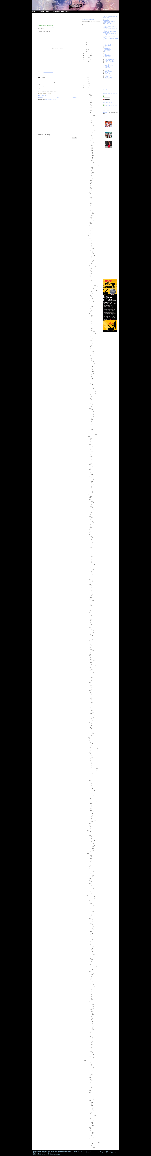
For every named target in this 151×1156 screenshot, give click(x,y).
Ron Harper (86, 958)
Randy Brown (87, 908)
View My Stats (106, 110)
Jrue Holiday (87, 657)
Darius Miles (87, 335)
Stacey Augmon (87, 1023)
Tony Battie (86, 1077)
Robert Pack (87, 941)
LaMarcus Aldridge (88, 715)
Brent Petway (87, 223)
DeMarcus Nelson (88, 365)
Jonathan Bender (88, 632)
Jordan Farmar (87, 637)
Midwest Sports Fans (107, 248)
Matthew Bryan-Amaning (90, 802)
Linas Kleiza (87, 742)
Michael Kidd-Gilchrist (89, 820)
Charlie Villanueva (88, 260)
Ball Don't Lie (106, 218)
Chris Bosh (86, 265)
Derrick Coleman (88, 380)
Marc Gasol (86, 758)
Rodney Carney (87, 946)
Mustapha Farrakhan (89, 840)
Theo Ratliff (86, 1056)
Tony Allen (86, 1075)
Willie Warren (87, 1130)
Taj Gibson (86, 1036)
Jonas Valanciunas (88, 630)
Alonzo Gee (86, 124)
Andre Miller (87, 140)
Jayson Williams (87, 574)
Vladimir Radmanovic (89, 1115)
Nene (85, 853)
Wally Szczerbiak (88, 1120)
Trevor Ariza (86, 1087)
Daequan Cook (87, 315)
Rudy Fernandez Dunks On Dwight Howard (110, 29)
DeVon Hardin (87, 399)
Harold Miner (87, 506)
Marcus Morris (87, 772)
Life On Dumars (106, 245)
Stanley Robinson (88, 1024)
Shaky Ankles (106, 253)
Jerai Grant (86, 584)
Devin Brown (87, 394)
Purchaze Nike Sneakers (108, 273)
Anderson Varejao (88, 134)
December (87, 53)
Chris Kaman (87, 273)
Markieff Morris (87, 785)
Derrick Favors (87, 381)
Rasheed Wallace (88, 913)
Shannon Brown (87, 1004)
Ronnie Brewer (87, 959)
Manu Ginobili (87, 757)
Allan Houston (87, 120)
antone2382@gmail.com (88, 19)
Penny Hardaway (88, 888)
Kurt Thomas (87, 707)
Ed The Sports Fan (41, 79)
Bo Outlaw (86, 200)
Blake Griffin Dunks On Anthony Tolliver (109, 24)
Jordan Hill (86, 640)
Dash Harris (86, 348)
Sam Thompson (87, 981)
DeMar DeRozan (88, 361)
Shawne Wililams (88, 1013)
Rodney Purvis (87, 949)
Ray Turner (86, 918)
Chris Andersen (87, 263)
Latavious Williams (88, 730)
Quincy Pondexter (88, 901)
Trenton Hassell (87, 1085)
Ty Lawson (86, 1097)
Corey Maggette (87, 298)
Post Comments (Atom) (50, 99)
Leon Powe (86, 740)
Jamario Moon (87, 539)
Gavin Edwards (87, 474)
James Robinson (88, 549)
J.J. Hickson (86, 527)
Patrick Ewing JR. (88, 875)
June (85, 78)
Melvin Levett (87, 810)
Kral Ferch (86, 700)
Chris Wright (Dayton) (89, 285)
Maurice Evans (87, 805)
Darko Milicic (87, 336)
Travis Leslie (87, 1082)
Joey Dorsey (87, 617)
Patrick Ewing (87, 873)
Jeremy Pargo (87, 591)
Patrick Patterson (88, 876)
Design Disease (44, 1154)
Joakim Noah (87, 606)
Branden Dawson (88, 213)
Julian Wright (87, 659)
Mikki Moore (87, 828)
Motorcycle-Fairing (107, 271)
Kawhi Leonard (87, 669)
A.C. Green (86, 94)
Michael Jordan (87, 818)
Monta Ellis (86, 835)
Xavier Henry (87, 1135)
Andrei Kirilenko (87, 144)
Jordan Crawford (88, 635)
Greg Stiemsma (87, 501)
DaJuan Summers (88, 318)
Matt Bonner (87, 798)
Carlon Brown (87, 243)
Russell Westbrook (88, 973)
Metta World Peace (88, 812)
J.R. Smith (86, 534)
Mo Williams (87, 831)
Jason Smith (87, 566)
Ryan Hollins (87, 978)
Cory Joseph (87, 303)
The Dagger (106, 258)
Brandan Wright (87, 212)
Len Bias (86, 737)
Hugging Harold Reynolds (108, 239)
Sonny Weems (87, 1019)
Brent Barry (86, 222)
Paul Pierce (86, 886)
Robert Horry (87, 938)
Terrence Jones (87, 1044)
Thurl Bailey (86, 1062)
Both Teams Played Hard (108, 223)
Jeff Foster (86, 577)
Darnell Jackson (87, 338)
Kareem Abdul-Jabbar (89, 665)
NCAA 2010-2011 (88, 846)
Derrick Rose (87, 383)
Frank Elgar (86, 468)
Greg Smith (86, 499)
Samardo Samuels (88, 984)
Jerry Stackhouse (88, 601)
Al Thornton (86, 107)
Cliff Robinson (87, 291)
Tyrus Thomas (87, 1105)
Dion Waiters (87, 403)
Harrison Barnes (88, 507)
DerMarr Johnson (88, 371)
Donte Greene (87, 419)
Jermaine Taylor (87, 594)
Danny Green (87, 330)
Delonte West (87, 360)
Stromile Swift (87, 1034)
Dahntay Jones (87, 316)
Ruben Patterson (88, 968)
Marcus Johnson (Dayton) (90, 768)
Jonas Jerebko (87, 629)
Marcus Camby (87, 763)
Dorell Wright (87, 421)
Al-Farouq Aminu (88, 109)
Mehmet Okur (87, 808)
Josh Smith (86, 655)
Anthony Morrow (88, 157)
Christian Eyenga (88, 288)
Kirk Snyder (86, 695)
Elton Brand (86, 449)
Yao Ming (86, 1138)
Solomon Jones (87, 1018)
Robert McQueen (88, 940)
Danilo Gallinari (87, 326)
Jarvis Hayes (87, 559)
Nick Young (86, 861)
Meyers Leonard (88, 813)
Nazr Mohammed (88, 843)
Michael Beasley (88, 815)
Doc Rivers (86, 408)
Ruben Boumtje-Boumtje (90, 966)
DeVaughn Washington (89, 393)
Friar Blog (105, 233)
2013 (84, 42)
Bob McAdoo (87, 202)
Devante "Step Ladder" (48, 72)
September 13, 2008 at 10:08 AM (45, 88)
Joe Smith (86, 612)
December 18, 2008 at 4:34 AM (44, 93)
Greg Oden (86, 498)
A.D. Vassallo (87, 95)
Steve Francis (87, 1031)
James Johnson (87, 546)
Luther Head (87, 753)
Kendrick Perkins (88, 675)
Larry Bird (86, 722)
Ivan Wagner (87, 526)
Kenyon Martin (87, 680)
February (86, 85)
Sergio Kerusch (87, 999)
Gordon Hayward (88, 493)
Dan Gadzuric (87, 325)
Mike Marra (86, 823)
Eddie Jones (87, 443)
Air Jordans (105, 267)
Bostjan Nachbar (88, 207)
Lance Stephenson (88, 717)
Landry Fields (87, 719)
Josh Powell (87, 652)
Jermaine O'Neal (88, 592)
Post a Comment (42, 95)
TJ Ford (85, 1072)
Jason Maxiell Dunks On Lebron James (109, 32)
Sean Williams (87, 994)
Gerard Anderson (88, 484)
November (87, 55)
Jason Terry (86, 567)
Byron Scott (86, 233)
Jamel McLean (87, 541)
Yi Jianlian (86, 1140)
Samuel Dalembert (88, 986)
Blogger (51, 1153)
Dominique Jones (88, 414)
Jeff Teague (86, 582)
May (85, 79)
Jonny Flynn (87, 634)
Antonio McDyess (88, 172)
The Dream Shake (107, 259)
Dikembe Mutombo (88, 401)
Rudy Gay (86, 971)
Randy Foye (87, 910)
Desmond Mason (88, 388)
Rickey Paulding (88, 933)
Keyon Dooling (87, 694)
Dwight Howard (87, 429)
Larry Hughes (87, 723)
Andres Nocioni (87, 145)
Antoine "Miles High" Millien (90, 165)
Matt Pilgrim (86, 800)
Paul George (87, 881)
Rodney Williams (88, 953)
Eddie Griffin (87, 441)
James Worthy (87, 554)
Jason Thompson (88, 569)
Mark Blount (86, 782)
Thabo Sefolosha (88, 1053)
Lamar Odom (87, 714)
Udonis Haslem (87, 1109)
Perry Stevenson (88, 890)
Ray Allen (86, 916)
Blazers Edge (106, 222)
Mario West (86, 780)
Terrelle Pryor (87, 1043)
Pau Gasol (86, 878)
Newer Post (40, 97)
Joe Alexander (87, 609)
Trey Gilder (86, 1090)
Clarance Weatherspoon (89, 290)
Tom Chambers (87, 1074)
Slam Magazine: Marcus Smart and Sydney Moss (115, 124)
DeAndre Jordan (88, 356)
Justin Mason (87, 662)
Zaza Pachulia (87, 1145)
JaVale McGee (87, 572)
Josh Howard (87, 649)
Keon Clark (86, 682)
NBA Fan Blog (106, 249)
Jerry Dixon (86, 599)
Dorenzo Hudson (88, 423)
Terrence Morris (87, 1046)
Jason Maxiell (87, 562)
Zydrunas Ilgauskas (88, 1147)
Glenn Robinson (88, 491)
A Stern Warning (106, 215)
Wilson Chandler (88, 1132)
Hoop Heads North (107, 234)
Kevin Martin (87, 692)
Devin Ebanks (87, 396)
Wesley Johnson (88, 1124)
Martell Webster (87, 793)
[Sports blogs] (107, 102)
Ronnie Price (87, 961)
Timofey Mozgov (88, 1070)
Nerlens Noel (87, 855)
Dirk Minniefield (87, 404)
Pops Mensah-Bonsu (89, 896)
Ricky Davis (86, 935)
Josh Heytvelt (87, 647)
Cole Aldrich (87, 295)
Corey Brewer (87, 296)
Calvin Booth (87, 240)
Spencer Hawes (87, 1021)
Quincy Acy (86, 900)
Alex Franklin (87, 110)
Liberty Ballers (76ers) (108, 244)
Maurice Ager (87, 803)
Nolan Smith (87, 865)
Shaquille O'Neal (88, 1006)
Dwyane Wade (87, 431)
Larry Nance (87, 727)
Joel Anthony (87, 614)
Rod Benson (87, 944)
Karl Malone (87, 667)
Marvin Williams (87, 795)
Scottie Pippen (87, 989)
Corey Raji (86, 300)
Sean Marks (86, 993)
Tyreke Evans (87, 1104)
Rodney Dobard (87, 948)
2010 (84, 48)
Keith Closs (86, 670)
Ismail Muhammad (88, 522)
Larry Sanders (87, 728)
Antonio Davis (87, 170)
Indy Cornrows (106, 240)
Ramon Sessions (88, 906)
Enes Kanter (87, 453)
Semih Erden (87, 996)
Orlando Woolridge (88, 871)
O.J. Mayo (86, 866)
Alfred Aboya (87, 119)
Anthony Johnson (88, 155)
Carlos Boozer (87, 245)
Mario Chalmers (87, 777)
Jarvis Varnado (87, 561)
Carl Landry (86, 242)
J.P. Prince (86, 529)
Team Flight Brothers (107, 255)
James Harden (87, 544)
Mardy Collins (87, 775)
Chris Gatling (87, 268)
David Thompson (88, 353)
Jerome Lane (87, 597)
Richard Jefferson (88, 930)
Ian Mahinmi (87, 514)
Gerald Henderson (88, 479)
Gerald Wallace (87, 481)
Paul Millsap (87, 885)
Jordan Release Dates (108, 270)
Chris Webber (87, 281)
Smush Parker (87, 1016)
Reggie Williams (88, 925)
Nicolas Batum (87, 863)
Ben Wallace (87, 188)
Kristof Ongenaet (88, 705)
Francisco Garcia (88, 466)
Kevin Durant (87, 685)
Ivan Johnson (87, 524)
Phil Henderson (87, 893)
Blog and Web (57, 1154)
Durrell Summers (88, 426)
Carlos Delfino (87, 247)
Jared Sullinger (87, 556)
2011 (84, 46)
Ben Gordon (87, 187)
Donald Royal (87, 418)
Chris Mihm (86, 275)
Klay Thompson (87, 697)
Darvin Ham (86, 346)
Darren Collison (87, 343)
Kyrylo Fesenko (87, 710)
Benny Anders (87, 190)
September (87, 59)
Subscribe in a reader (108, 89)
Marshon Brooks (88, 792)
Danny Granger (87, 328)
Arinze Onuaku (87, 173)
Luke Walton (87, 750)
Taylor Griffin (87, 1039)
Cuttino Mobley (87, 310)
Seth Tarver (86, 1001)
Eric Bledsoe (87, 454)
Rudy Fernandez (88, 969)
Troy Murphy (87, 1094)
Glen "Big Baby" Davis (89, 489)
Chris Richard (87, 280)
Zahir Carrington (88, 1143)
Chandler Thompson (89, 255)
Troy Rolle (86, 1095)
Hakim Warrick (87, 504)
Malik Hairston (87, 755)
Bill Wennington (87, 195)
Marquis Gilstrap (88, 788)
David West (86, 355)
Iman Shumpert (87, 517)
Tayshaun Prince (88, 1041)
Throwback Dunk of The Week (91, 1059)
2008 (84, 51)
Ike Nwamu (86, 516)
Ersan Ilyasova (87, 459)
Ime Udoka (86, 519)
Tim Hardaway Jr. (88, 1067)
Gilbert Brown (87, 488)
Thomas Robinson (88, 1057)
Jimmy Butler (87, 604)
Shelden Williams (88, 1014)
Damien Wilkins (87, 323)
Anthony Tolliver (87, 164)
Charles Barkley (87, 258)
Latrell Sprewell (87, 732)
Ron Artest (86, 956)
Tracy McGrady (87, 1080)
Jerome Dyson (87, 596)
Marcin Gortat (87, 760)
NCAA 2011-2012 (88, 848)
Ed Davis (86, 436)
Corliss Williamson (88, 301)
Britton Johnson (87, 228)
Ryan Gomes (87, 976)
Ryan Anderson (87, 974)
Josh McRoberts (87, 650)
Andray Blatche (87, 135)
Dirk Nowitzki (87, 406)
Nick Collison (87, 858)
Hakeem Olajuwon (88, 502)
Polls (85, 895)
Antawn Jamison (88, 152)
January (86, 87)
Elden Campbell (87, 446)
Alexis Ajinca (87, 117)
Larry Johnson (87, 725)
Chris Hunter (87, 270)
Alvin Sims (86, 129)
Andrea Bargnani (88, 142)
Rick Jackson (87, 931)
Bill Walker (86, 193)
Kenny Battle (87, 679)
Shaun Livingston (88, 1008)
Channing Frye (87, 257)
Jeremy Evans (87, 587)
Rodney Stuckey (88, 951)
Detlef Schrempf (87, 389)
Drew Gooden (87, 424)
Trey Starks (86, 1092)
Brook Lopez (87, 230)
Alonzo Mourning (88, 125)
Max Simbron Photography (109, 247)
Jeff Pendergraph (88, 581)
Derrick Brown (87, 376)
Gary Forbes (87, 473)
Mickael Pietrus (87, 822)
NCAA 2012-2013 (88, 850)
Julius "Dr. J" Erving (88, 660)
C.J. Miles (86, 238)
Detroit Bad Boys (107, 231)
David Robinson (87, 351)
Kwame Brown (87, 709)
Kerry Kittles (86, 684)
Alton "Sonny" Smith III (89, 127)
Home (58, 97)
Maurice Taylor (87, 807)
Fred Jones (86, 469)
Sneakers (105, 274)
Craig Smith (86, 308)
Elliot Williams (87, 448)
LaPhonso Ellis (87, 720)
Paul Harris (86, 883)
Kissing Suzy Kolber (107, 242)
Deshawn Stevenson (89, 386)
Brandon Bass (87, 215)
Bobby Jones (87, 203)
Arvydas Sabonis (88, 178)
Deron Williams (87, 375)
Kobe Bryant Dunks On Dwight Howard (109, 22)
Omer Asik (86, 868)
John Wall (86, 627)
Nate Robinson (87, 841)
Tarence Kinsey (87, 1038)
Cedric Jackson (87, 252)
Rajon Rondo (87, 903)
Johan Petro (87, 620)
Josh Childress (87, 645)
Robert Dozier (87, 936)
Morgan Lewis (87, 836)
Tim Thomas (87, 1069)
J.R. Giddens (87, 531)
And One (105, 216)
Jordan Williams (87, 642)
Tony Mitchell (87, 1079)
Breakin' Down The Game (108, 224)
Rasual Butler (87, 915)
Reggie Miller (87, 923)
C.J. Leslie (86, 237)
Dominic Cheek (87, 409)
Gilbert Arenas (87, 486)
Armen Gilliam (87, 175)
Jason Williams (87, 571)
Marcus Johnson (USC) (89, 770)
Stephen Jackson (88, 1028)
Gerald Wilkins (87, 483)
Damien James (87, 321)
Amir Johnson (87, 132)
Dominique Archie (88, 413)
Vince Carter (87, 1112)
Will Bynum (86, 1127)
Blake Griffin (87, 197)
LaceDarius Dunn (88, 712)
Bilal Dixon (86, 192)
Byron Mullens (87, 232)
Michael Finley (87, 817)
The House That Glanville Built (109, 260)
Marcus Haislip (87, 767)
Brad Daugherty (87, 208)
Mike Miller (86, 825)
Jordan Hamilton (88, 639)
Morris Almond (87, 838)
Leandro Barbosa (88, 733)
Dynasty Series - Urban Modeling (110, 268)
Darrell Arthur (87, 340)
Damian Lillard (87, 320)
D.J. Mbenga (87, 311)
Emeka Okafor (87, 451)
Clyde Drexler (87, 293)
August (86, 61)
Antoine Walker (87, 167)
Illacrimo (34, 1154)
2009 (84, 50)
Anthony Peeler (87, 160)
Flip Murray (86, 464)
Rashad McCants (88, 911)
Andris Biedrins (87, 150)
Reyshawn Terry (87, 928)
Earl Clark (86, 433)
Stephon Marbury (88, 1029)
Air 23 (104, 266)
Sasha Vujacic (87, 988)
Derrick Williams (87, 385)
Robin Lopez (87, 943)
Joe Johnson (87, 610)
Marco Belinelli (87, 762)
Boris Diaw (86, 205)
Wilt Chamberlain (88, 1133)
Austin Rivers (87, 180)
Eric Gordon (86, 456)
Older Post (74, 97)
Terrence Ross (87, 1048)
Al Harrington (87, 102)
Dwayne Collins (87, 428)
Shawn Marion (87, 1011)
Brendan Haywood (88, 220)
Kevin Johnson (87, 689)
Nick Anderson (87, 856)
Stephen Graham (88, 1026)
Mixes (85, 830)
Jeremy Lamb (87, 589)
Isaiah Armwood (87, 521)
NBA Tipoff (105, 250)
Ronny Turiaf (87, 963)
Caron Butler (87, 250)
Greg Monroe (87, 496)
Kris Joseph (86, 704)
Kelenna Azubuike (88, 672)
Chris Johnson (87, 272)
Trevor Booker (87, 1089)
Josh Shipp (86, 654)
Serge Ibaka (87, 998)
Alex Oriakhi (87, 112)
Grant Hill (86, 494)
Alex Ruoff (86, 114)
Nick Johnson (87, 860)
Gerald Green (87, 478)
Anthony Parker (87, 159)
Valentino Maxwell (88, 1110)
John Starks (86, 625)
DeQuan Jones (87, 368)
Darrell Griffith (87, 341)
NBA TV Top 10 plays (89, 845)
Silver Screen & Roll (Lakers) (109, 254)
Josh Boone (86, 644)
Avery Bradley (87, 182)
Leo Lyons (86, 738)
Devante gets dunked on (45, 25)
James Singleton (88, 551)
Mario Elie (86, 778)
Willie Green (87, 1129)
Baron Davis (87, 185)
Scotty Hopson (87, 991)
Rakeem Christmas (88, 905)
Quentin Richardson (88, 898)
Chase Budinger (88, 262)
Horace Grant (87, 512)
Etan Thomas (87, 463)
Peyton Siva (86, 891)
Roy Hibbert (86, 964)
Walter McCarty (87, 1122)
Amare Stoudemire (88, 130)
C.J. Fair (86, 235)
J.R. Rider (86, 532)
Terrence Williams (88, 1049)
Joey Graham (87, 619)
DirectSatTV (105, 112)
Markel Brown (87, 783)
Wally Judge (87, 1119)
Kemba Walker (87, 674)
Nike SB (105, 272)
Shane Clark (87, 1003)
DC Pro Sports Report (108, 229)
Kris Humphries (87, 702)
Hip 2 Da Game (108, 140)
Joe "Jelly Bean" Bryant (89, 607)
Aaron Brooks (87, 97)
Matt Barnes (86, 797)
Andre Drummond (88, 137)
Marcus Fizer (87, 765)
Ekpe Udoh (86, 444)
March (86, 83)
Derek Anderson (87, 370)
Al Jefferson (86, 105)
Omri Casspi (87, 870)
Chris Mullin (86, 276)
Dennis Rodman (88, 366)
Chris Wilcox (87, 283)
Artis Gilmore (87, 177)
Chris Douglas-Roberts (89, 267)
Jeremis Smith (87, 586)
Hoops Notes (106, 238)
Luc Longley (87, 747)
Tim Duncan (87, 1064)
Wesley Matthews (88, 1125)
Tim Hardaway (87, 1065)
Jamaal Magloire (88, 537)
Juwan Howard (87, 664)
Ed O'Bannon (87, 438)
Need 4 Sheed (106, 251)
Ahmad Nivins (87, 100)
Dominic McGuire (88, 411)
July (85, 63)
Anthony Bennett (88, 154)
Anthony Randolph (88, 162)
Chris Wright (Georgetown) (90, 286)
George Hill (86, 476)
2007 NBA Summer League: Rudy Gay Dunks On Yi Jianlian (91, 69)
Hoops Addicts (106, 237)
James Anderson (88, 542)
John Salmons (87, 624)
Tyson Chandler (87, 1107)
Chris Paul (86, 278)
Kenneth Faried (87, 677)
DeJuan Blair (87, 358)
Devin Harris (87, 398)
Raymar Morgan (87, 920)
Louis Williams (87, 745)
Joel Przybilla (87, 615)
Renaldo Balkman (88, 926)
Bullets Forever (106, 228)
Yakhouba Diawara (88, 1137)
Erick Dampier (87, 458)
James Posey (87, 547)
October (86, 57)
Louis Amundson (88, 743)
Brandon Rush (87, 218)
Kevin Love (86, 690)
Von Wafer (86, 1117)
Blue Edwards (87, 198)
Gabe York (86, 471)
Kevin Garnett (87, 687)
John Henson (87, 622)
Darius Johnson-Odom (89, 333)
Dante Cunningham (88, 331)
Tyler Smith (86, 1100)
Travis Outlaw (87, 1084)
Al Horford (86, 104)
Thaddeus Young (88, 1054)
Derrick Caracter (88, 378)
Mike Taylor (86, 827)
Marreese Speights (88, 790)
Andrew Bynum (87, 149)
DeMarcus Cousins (88, 363)
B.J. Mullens (87, 183)
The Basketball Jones (108, 256)
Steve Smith (86, 1033)
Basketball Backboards (108, 220)
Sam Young (86, 983)
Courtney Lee (87, 305)
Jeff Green (86, 579)
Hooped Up (105, 235)
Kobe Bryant (87, 699)
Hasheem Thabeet (88, 509)
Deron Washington (88, 373)
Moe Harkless (87, 833)
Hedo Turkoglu (87, 511)
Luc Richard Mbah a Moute (90, 748)
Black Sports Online (107, 221)
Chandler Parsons (88, 253)
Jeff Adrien (86, 576)
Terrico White (87, 1051)
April (85, 81)
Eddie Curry (86, 439)
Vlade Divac (87, 1114)
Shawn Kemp (87, 1009)
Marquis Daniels (88, 787)
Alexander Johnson (88, 115)
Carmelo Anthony (88, 248)
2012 (84, 44)
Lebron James (87, 735)
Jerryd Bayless (87, 602)
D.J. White (86, 313)
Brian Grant (86, 225)
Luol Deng (86, 752)
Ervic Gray (86, 461)
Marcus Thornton (88, 773)
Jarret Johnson (87, 557)
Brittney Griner (87, 227)
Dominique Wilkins (88, 416)
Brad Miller (86, 210)
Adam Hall (86, 99)
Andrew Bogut (87, 147)
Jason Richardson (88, 564)
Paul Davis (86, 880)
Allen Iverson (87, 122)
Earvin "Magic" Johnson (89, 434)
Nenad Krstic (87, 851)
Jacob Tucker (87, 536)
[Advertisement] (58, 19)
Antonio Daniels (87, 168)
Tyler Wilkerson (87, 1102)
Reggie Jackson (87, 921)
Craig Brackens (87, 306)
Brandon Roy (87, 217)
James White (87, 552)
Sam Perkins (87, 979)
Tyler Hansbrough (88, 1099)
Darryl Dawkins (87, 345)
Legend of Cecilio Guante (108, 243)
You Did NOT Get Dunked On (91, 1142)
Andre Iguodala (87, 139)
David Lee (86, 350)
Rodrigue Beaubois (88, 954)
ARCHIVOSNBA (106, 217)
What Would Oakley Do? (108, 261)
